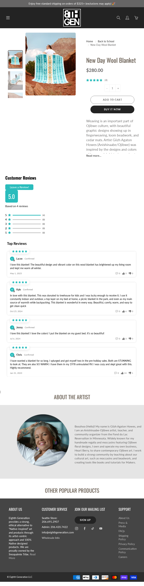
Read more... (93, 155)
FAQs (122, 531)
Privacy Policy (127, 544)
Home (89, 41)
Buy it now (112, 109)
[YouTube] (101, 528)
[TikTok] (93, 528)
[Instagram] (76, 528)
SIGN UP (85, 519)
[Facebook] (84, 528)
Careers (123, 556)
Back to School (106, 41)
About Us (124, 518)
